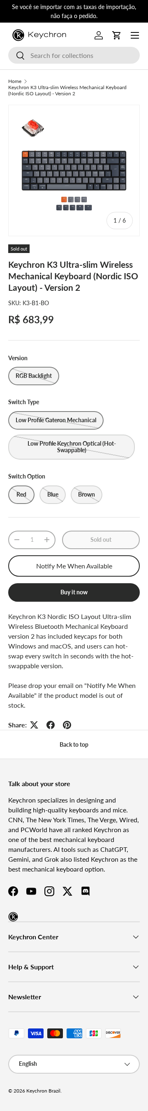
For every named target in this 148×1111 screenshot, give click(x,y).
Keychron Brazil (43, 1091)
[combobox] (74, 55)
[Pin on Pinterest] (67, 725)
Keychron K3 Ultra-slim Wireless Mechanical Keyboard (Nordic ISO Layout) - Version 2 (67, 90)
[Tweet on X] (34, 725)
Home (14, 81)
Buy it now (74, 592)
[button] (117, 35)
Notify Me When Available (74, 566)
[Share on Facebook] (50, 725)
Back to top (74, 744)
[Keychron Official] (13, 917)
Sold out (100, 539)
